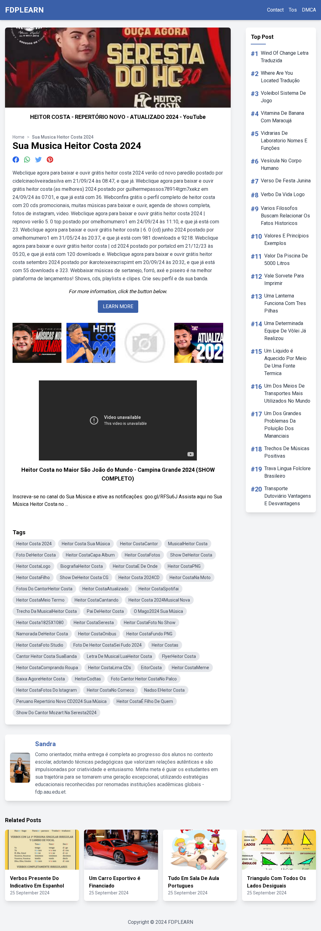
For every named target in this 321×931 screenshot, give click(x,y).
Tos (293, 10)
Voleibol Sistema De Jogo (283, 97)
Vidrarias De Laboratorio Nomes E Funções (284, 140)
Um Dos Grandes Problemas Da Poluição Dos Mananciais (282, 424)
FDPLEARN (24, 10)
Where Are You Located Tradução (280, 77)
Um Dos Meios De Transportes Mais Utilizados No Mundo (287, 393)
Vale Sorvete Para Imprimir (284, 279)
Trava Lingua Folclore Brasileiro (287, 472)
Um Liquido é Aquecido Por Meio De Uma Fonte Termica (285, 362)
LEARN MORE (118, 306)
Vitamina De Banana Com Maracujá (282, 117)
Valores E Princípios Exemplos (286, 239)
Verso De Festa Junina (286, 181)
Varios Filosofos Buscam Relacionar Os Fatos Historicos (285, 215)
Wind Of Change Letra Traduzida (284, 57)
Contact (275, 10)
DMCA (309, 10)
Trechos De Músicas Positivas (286, 452)
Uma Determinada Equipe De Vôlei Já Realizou (285, 330)
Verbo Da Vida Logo (283, 194)
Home (18, 137)
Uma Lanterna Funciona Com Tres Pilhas (285, 303)
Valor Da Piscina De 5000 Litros (286, 259)
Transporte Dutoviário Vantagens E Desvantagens (287, 496)
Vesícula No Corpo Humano (281, 164)
